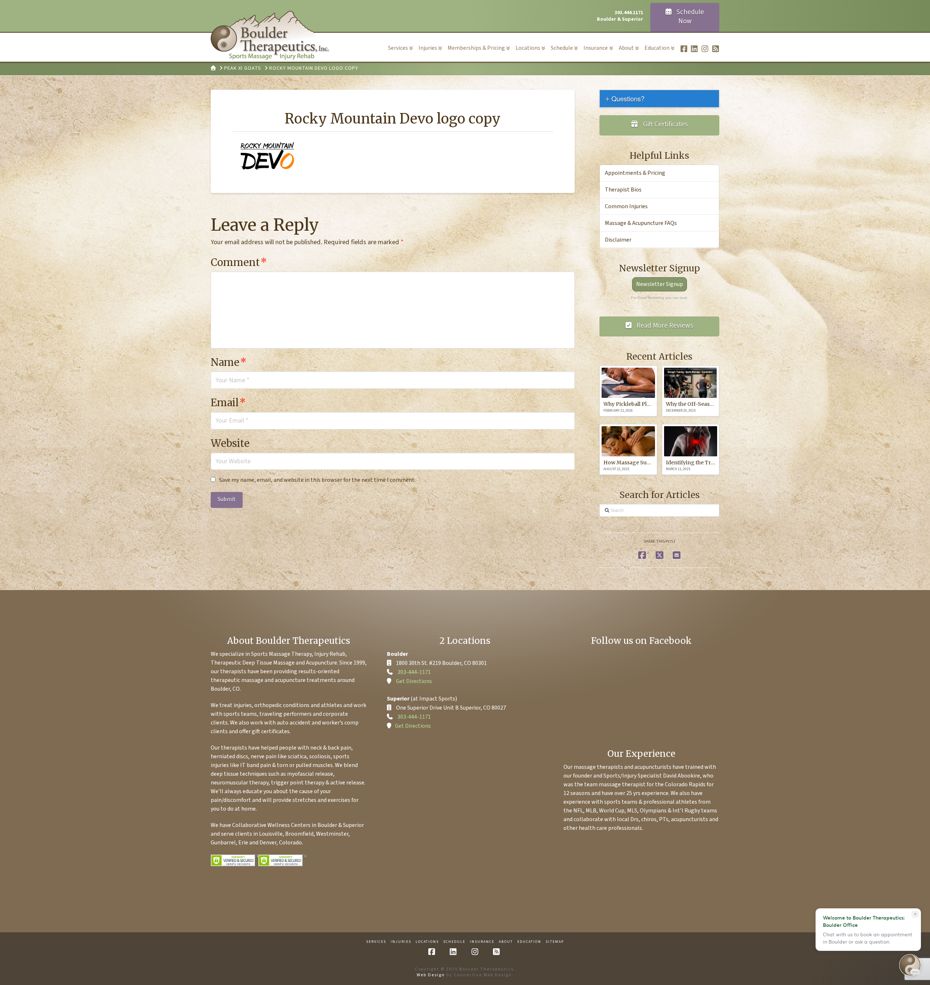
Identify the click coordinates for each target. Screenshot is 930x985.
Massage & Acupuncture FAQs (641, 223)
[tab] (659, 98)
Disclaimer (618, 240)
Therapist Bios (623, 190)
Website (230, 443)
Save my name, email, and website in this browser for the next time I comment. (317, 480)
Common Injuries (626, 206)
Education (529, 942)
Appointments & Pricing (635, 173)
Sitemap (555, 942)
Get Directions (414, 681)
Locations (427, 942)
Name (229, 362)
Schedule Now (689, 16)
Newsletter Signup (659, 284)
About (506, 942)
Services (376, 942)
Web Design (431, 975)
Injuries (401, 942)
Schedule (454, 942)
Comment (239, 262)
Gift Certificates (665, 124)
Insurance (482, 942)
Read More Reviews (664, 326)
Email (228, 402)
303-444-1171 (414, 672)
